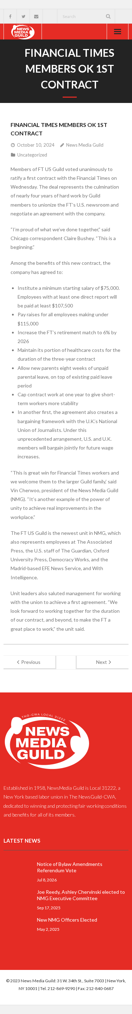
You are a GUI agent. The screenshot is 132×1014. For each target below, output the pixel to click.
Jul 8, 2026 (47, 879)
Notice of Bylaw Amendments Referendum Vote (69, 867)
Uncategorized (32, 155)
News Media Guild (84, 145)
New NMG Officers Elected (67, 920)
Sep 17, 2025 (49, 907)
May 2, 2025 (48, 929)
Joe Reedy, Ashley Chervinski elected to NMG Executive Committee (81, 895)
